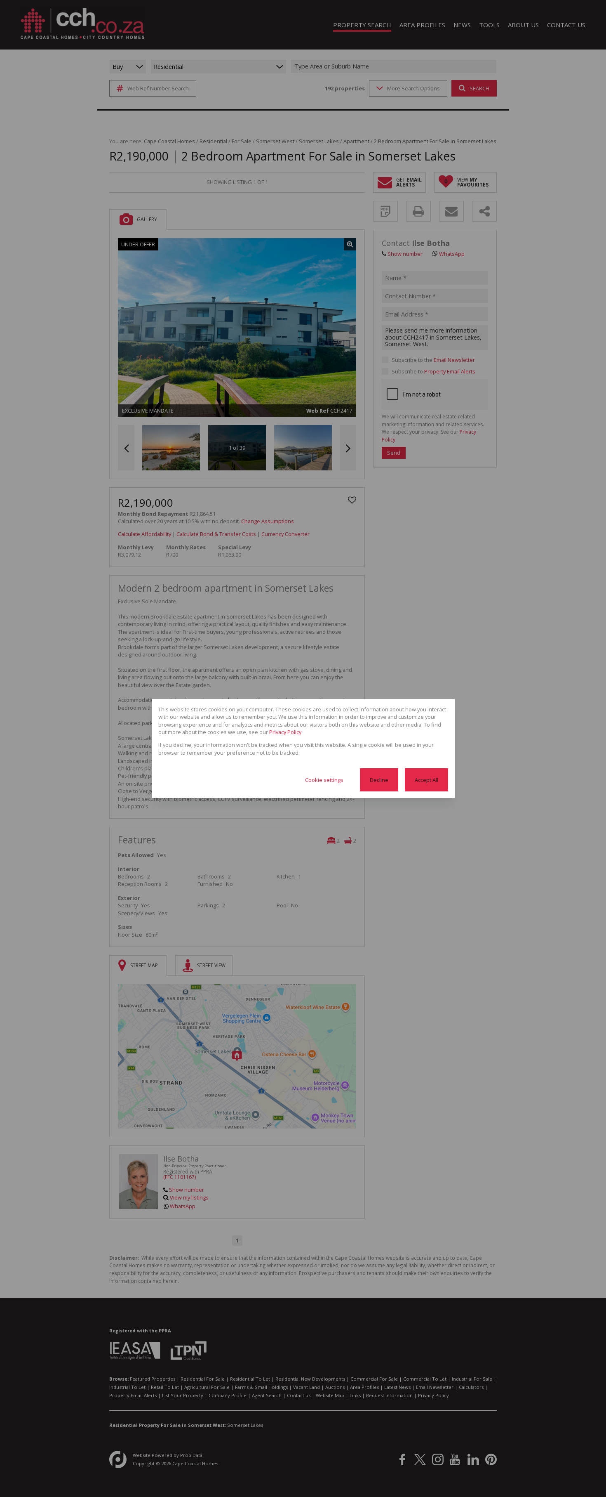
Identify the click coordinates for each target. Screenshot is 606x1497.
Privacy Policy (285, 732)
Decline (379, 780)
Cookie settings (324, 780)
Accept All (426, 780)
